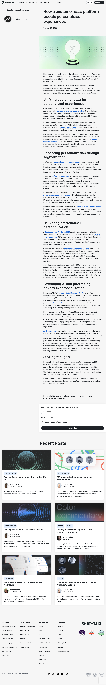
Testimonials (24, 647)
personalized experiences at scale (57, 195)
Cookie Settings (63, 651)
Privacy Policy (63, 643)
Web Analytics (6, 651)
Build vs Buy (24, 635)
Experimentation (7, 630)
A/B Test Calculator (46, 643)
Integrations (43, 647)
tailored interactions (68, 128)
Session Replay (7, 643)
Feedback (42, 659)
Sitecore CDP (58, 303)
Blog (40, 635)
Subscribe (73, 428)
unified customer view (61, 176)
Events (41, 655)
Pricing (59, 2)
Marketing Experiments (9, 647)
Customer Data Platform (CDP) (57, 232)
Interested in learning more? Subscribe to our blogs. (59, 407)
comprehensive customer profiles (70, 111)
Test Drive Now (7, 655)
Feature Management (9, 626)
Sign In (89, 2)
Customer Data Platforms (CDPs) (70, 293)
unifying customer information (76, 248)
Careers (60, 630)
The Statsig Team (19, 19)
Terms (60, 639)
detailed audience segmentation (67, 162)
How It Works (24, 630)
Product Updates (45, 639)
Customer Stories (26, 643)
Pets (59, 635)
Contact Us (99, 2)
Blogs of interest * (47, 417)
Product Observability (27, 626)
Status (41, 663)
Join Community (44, 651)
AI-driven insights (50, 331)
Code (41, 630)
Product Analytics (8, 639)
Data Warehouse (7, 635)
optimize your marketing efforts (88, 207)
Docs (53, 2)
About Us (61, 626)
